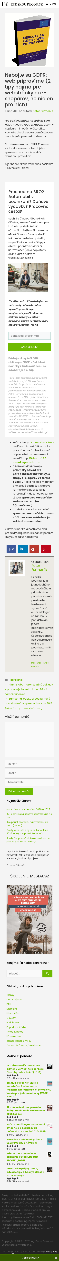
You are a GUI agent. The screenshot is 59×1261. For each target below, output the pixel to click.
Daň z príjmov (14, 999)
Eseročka (12, 1008)
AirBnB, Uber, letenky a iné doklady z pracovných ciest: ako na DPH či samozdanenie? (29, 689)
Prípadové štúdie (16, 1027)
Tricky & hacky (15, 1031)
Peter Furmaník (39, 567)
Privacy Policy (51, 1251)
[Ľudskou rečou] (22, 4)
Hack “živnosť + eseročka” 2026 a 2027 (28, 809)
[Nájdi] (47, 973)
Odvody (11, 1018)
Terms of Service (13, 1254)
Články (10, 995)
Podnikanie (16, 680)
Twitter (46, 662)
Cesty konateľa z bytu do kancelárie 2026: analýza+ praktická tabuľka (27, 831)
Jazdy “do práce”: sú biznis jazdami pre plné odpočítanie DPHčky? (28, 839)
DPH (9, 1004)
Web (39, 662)
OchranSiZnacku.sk (42, 442)
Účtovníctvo (14, 1036)
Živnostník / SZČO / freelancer (24, 1045)
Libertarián (13, 1013)
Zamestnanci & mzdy (19, 1041)
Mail (33, 662)
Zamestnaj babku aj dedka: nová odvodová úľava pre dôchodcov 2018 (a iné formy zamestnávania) (28, 703)
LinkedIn (35, 666)
